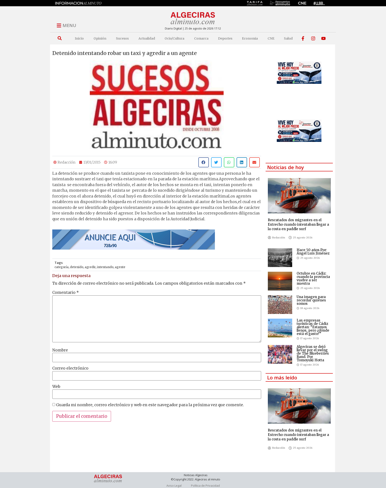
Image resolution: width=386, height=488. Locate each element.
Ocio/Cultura (174, 38)
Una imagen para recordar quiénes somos (311, 300)
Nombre (60, 350)
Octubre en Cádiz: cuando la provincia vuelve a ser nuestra (313, 278)
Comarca (201, 38)
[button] (59, 38)
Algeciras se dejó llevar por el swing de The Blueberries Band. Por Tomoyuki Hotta (313, 353)
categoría (62, 267)
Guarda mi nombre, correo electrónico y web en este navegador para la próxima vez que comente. (150, 405)
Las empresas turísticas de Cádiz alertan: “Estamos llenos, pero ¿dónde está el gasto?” (313, 327)
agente (120, 267)
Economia (250, 38)
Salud (288, 38)
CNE (271, 38)
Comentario (65, 292)
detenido (76, 267)
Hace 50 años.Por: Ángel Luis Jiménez (313, 251)
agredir (90, 267)
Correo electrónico (70, 368)
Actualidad (146, 38)
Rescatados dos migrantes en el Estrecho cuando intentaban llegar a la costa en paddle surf (298, 224)
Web (56, 387)
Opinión (100, 38)
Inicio (79, 38)
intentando (105, 267)
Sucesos (122, 38)
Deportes (225, 38)
